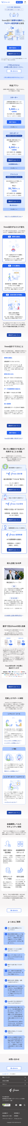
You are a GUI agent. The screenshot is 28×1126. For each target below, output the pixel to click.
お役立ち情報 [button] (5, 1080)
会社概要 (4, 1113)
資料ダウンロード (13, 53)
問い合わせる (14, 71)
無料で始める (19, 2)
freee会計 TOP (5, 1074)
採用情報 (16, 1113)
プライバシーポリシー (7, 1118)
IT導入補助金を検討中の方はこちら (13, 77)
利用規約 (16, 1116)
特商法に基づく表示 (7, 1116)
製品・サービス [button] (6, 1077)
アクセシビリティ (18, 1118)
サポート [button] (4, 1084)
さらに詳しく (13, 127)
